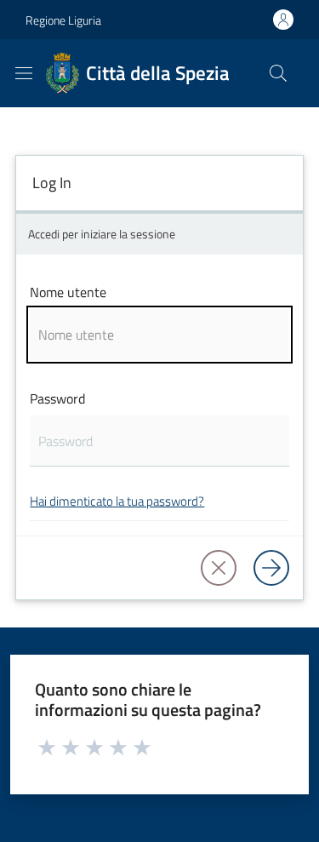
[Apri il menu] (24, 73)
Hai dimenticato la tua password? (117, 501)
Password (57, 398)
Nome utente (68, 292)
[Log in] (271, 568)
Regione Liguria (63, 20)
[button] (278, 73)
